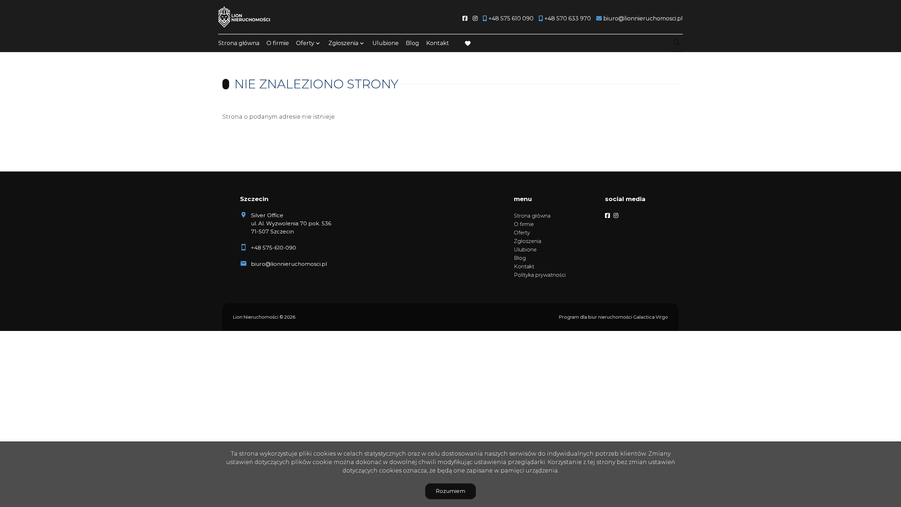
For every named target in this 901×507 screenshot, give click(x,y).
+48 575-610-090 (273, 247)
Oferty (305, 43)
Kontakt (437, 43)
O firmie (277, 43)
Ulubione (385, 43)
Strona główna (238, 43)
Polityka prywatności (540, 275)
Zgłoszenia (527, 241)
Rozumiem (450, 491)
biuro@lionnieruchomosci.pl (289, 264)
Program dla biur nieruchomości (596, 317)
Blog (412, 43)
